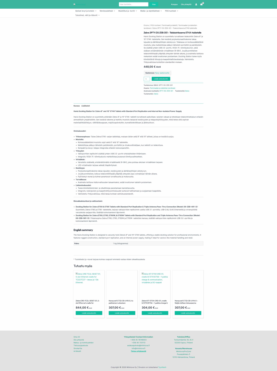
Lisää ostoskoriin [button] (89, 313)
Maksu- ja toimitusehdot (83, 343)
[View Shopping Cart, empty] (201, 4)
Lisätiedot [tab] (85, 106)
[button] (95, 11)
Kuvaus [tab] (77, 106)
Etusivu (146, 25)
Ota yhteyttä (186, 4)
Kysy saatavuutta (162, 73)
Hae (153, 4)
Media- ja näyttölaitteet (150, 11)
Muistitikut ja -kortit (126, 11)
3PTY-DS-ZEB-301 (166, 91)
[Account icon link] (196, 4)
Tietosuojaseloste (81, 345)
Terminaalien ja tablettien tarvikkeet (162, 88)
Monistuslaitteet (106, 11)
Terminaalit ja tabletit (169, 25)
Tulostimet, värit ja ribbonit (86, 15)
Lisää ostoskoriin (161, 79)
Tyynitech (162, 367)
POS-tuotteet (170, 11)
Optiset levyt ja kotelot (84, 11)
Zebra (187, 91)
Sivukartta (78, 348)
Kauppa (174, 4)
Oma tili (77, 337)
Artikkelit (77, 351)
